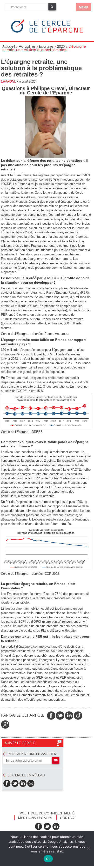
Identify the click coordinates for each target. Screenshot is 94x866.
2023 (61, 46)
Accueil (8, 46)
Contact (68, 818)
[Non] (88, 848)
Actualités (27, 46)
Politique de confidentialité (47, 813)
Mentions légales (35, 818)
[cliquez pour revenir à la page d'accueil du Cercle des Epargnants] (47, 31)
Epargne (46, 46)
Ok (48, 859)
